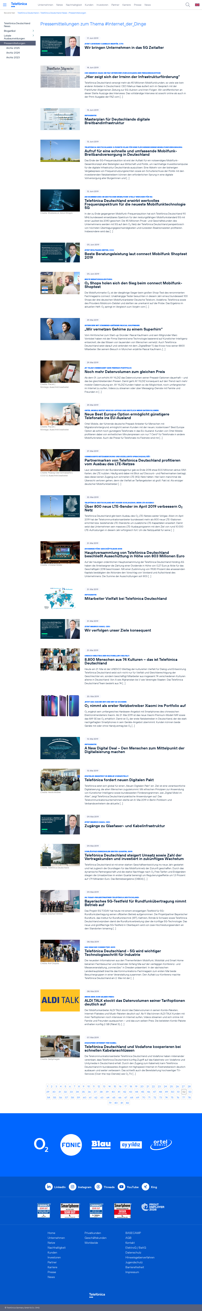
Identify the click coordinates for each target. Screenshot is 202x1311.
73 (160, 1097)
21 (148, 1086)
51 (178, 1091)
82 (127, 1102)
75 (172, 1097)
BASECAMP (133, 1233)
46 (148, 1091)
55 (54, 1097)
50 (172, 1091)
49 (166, 1091)
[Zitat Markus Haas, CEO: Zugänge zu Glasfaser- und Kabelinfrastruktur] (114, 824)
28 (189, 1086)
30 (53, 1091)
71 (149, 1097)
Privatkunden (93, 1233)
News (148, 4)
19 (136, 1086)
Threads (109, 1187)
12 (99, 1086)
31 (60, 1091)
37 (95, 1091)
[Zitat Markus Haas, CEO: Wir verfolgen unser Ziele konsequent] (114, 629)
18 (131, 1086)
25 (171, 1086)
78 (189, 1097)
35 (83, 1091)
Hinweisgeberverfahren (139, 1257)
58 (72, 1097)
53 (190, 1091)
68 (131, 1097)
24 (165, 1086)
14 (109, 1086)
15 (115, 1086)
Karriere (126, 4)
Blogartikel (10, 30)
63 (102, 1097)
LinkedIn (60, 1187)
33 (71, 1091)
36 (89, 1091)
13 (104, 1086)
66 (120, 1097)
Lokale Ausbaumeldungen (14, 37)
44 (136, 1091)
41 (119, 1091)
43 (130, 1091)
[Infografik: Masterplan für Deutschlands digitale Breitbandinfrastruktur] (114, 119)
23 (159, 1086)
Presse (137, 4)
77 (183, 1097)
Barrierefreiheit (134, 1267)
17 (126, 1086)
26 (177, 1086)
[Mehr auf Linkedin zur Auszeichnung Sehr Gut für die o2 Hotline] (97, 1210)
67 (126, 1097)
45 (142, 1091)
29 (47, 1091)
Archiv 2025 (13, 47)
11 (94, 1086)
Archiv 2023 (13, 57)
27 (183, 1086)
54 (48, 1097)
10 (88, 1086)
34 (77, 1091)
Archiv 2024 (13, 52)
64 (108, 1097)
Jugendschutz (134, 1262)
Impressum (132, 1272)
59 (78, 1097)
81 (122, 1102)
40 (113, 1091)
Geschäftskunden (96, 1238)
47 (154, 1091)
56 (60, 1097)
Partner (115, 4)
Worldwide (91, 1242)
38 (101, 1091)
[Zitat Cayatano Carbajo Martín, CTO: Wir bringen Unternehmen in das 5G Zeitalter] (114, 46)
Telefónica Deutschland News (53, 13)
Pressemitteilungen (77, 13)
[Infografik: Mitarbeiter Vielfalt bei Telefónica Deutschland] (114, 598)
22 (153, 1086)
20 (141, 1086)
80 (116, 1102)
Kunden (89, 4)
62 (96, 1097)
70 (143, 1097)
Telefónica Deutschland (28, 13)
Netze (59, 4)
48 (160, 1091)
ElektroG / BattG (135, 1247)
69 (137, 1097)
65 (114, 1097)
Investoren (102, 4)
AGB (128, 1238)
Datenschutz (133, 1252)
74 (166, 1097)
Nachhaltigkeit (74, 4)
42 (124, 1091)
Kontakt (130, 1242)
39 (107, 1091)
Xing (154, 1187)
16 (120, 1086)
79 (110, 1102)
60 (84, 1097)
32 (65, 1091)
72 (154, 1097)
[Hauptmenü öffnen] (4, 4)
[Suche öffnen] (188, 4)
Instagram (84, 1187)
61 (90, 1097)
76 (178, 1097)
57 (66, 1097)
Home (51, 1233)
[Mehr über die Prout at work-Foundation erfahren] (153, 1210)
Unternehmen (45, 4)
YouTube (133, 1187)
